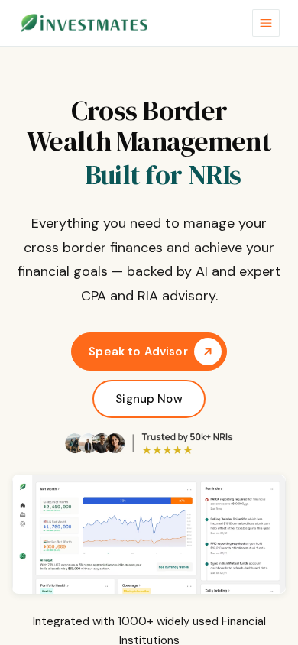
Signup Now (149, 399)
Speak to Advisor (138, 351)
